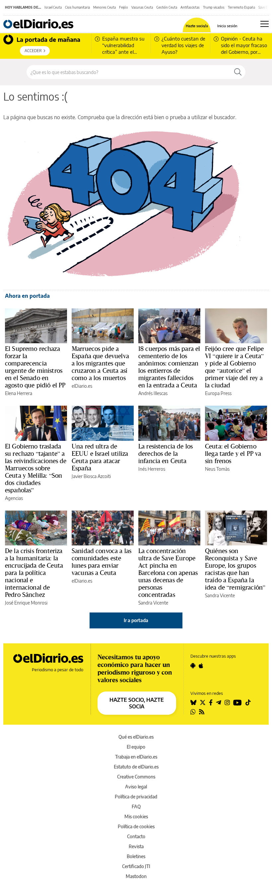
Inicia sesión (227, 26)
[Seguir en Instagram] (227, 702)
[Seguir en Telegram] (218, 702)
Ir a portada (136, 620)
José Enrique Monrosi (26, 603)
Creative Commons (136, 776)
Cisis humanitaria (77, 7)
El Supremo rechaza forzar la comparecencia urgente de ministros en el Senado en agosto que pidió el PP (35, 367)
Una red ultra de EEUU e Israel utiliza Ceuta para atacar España (100, 457)
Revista (136, 846)
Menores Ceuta (104, 7)
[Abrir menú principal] (264, 24)
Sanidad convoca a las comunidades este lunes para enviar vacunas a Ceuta (101, 562)
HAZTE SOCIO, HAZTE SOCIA (136, 703)
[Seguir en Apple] (201, 666)
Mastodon (136, 876)
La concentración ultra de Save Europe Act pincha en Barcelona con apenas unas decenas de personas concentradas (168, 573)
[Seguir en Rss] (201, 712)
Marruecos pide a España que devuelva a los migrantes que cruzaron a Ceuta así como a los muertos (100, 363)
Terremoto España (241, 7)
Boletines (136, 856)
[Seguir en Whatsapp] (193, 712)
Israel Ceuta (53, 7)
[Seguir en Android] (192, 666)
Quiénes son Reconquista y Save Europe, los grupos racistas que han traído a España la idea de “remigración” (235, 569)
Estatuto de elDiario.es (136, 767)
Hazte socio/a (197, 26)
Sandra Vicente (153, 603)
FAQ (136, 806)
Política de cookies (136, 826)
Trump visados (214, 7)
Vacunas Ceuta (142, 7)
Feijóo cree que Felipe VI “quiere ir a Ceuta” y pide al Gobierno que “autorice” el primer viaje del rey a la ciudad (234, 367)
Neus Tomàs (217, 469)
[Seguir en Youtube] (237, 702)
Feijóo (123, 7)
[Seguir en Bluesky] (193, 702)
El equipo (136, 747)
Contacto (136, 836)
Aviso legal (136, 786)
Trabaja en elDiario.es (136, 757)
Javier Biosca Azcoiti (91, 476)
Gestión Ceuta (166, 7)
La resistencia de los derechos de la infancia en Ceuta (165, 453)
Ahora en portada (27, 295)
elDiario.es (82, 386)
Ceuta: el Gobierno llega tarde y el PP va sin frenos (233, 453)
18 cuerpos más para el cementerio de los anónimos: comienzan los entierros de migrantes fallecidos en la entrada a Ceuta (169, 367)
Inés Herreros (151, 469)
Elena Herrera (18, 393)
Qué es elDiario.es (136, 737)
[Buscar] (237, 72)
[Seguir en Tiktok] (248, 702)
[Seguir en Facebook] (211, 702)
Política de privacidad (136, 796)
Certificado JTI (136, 866)
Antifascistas (190, 7)
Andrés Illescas (153, 393)
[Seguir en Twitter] (203, 702)
